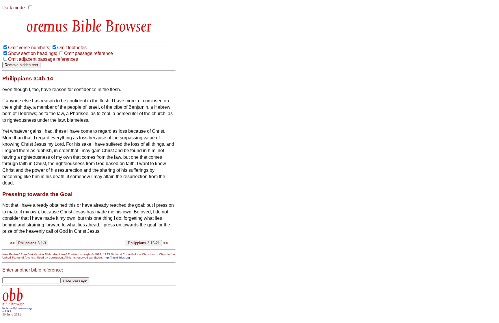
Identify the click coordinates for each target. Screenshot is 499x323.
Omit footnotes (72, 47)
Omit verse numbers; (29, 47)
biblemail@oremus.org (17, 308)
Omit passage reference (88, 53)
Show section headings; (32, 53)
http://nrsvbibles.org (117, 257)
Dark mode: (14, 7)
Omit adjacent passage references (43, 59)
